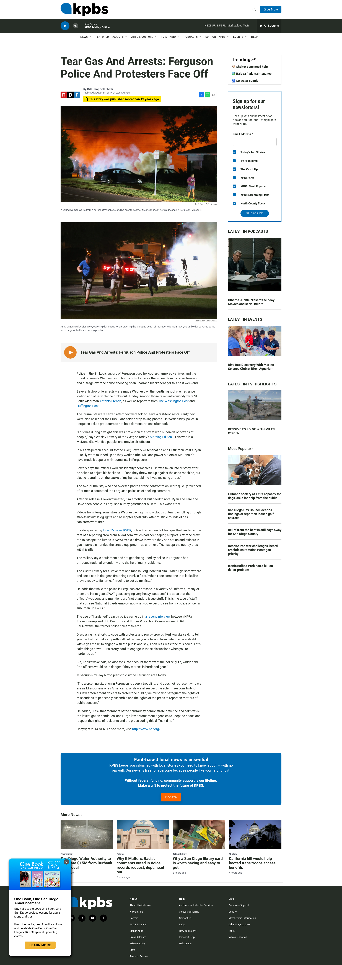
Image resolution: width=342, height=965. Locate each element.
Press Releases (138, 937)
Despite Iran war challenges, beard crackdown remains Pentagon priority (253, 550)
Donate (171, 797)
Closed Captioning (189, 911)
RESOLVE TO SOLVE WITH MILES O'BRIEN (251, 431)
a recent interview (157, 616)
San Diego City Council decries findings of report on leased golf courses (251, 514)
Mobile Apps (136, 930)
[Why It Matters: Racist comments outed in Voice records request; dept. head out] (143, 834)
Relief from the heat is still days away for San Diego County (254, 532)
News (84, 36)
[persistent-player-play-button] (65, 26)
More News (70, 814)
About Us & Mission (140, 905)
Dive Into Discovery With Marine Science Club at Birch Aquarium (251, 366)
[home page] (84, 9)
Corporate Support (239, 905)
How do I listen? (187, 930)
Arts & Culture (142, 36)
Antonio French (110, 401)
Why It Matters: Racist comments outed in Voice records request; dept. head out (140, 865)
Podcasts (191, 36)
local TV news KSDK (117, 530)
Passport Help (187, 937)
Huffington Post (88, 406)
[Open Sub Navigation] (90, 36)
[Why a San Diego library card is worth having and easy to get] (199, 834)
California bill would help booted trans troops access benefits (252, 863)
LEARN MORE (40, 945)
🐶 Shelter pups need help (250, 66)
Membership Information (242, 918)
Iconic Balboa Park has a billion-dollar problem (251, 568)
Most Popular (239, 448)
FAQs (182, 924)
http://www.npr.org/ (146, 729)
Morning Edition (161, 437)
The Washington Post (173, 401)
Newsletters (136, 911)
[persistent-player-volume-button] (76, 26)
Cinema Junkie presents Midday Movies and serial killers (251, 302)
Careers (134, 918)
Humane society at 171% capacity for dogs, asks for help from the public (254, 496)
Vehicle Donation (238, 937)
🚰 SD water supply (245, 80)
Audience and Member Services (196, 905)
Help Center (185, 943)
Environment (67, 854)
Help (254, 36)
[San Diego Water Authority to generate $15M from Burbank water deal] (87, 834)
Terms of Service (139, 956)
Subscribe (254, 213)
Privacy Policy (137, 943)
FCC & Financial (138, 924)
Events (238, 36)
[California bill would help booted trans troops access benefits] (255, 834)
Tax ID (232, 930)
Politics (120, 854)
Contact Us (185, 918)
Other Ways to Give (239, 924)
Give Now (270, 9)
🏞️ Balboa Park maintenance (251, 73)
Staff (132, 949)
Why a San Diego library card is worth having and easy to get (198, 863)
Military (233, 854)
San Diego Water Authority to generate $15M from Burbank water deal (86, 863)
